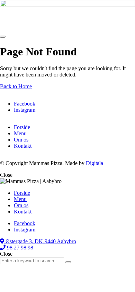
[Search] (68, 262)
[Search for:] (32, 260)
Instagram (24, 110)
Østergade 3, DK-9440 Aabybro (40, 241)
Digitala (94, 163)
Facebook (24, 104)
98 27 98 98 (19, 247)
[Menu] (3, 37)
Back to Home (16, 86)
